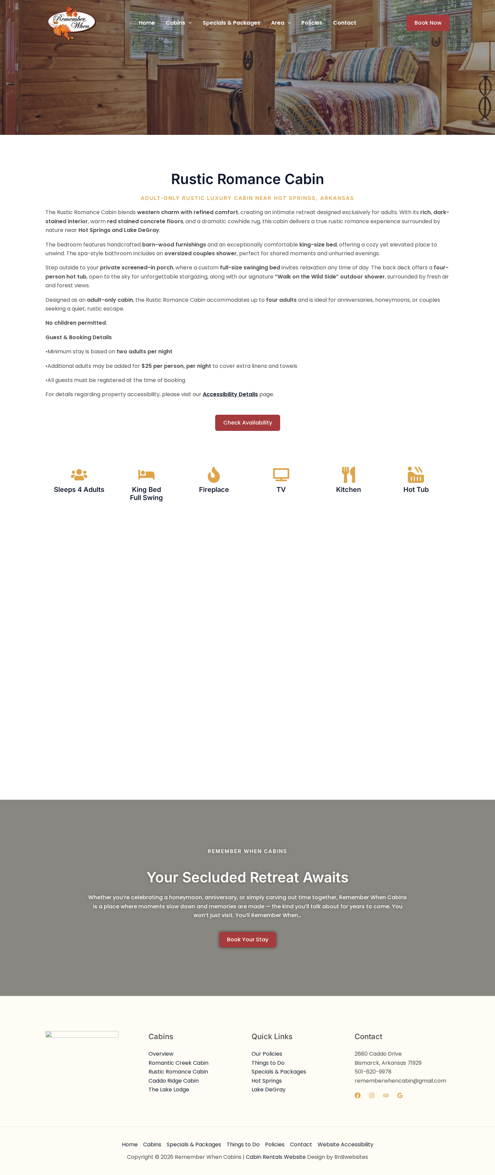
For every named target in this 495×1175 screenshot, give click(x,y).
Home (130, 1144)
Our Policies (267, 1054)
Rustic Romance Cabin (178, 1072)
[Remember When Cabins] (70, 22)
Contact (301, 1144)
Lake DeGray (269, 1089)
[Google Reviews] (400, 1095)
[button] (178, 23)
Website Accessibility (345, 1144)
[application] (188, 23)
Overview (160, 1054)
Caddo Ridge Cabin (173, 1081)
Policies (275, 1144)
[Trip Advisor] (386, 1095)
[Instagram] (372, 1095)
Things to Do (268, 1063)
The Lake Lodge (168, 1089)
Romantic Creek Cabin (178, 1063)
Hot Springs (267, 1081)
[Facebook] (358, 1095)
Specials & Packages (279, 1072)
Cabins (152, 1144)
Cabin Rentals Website (276, 1157)
